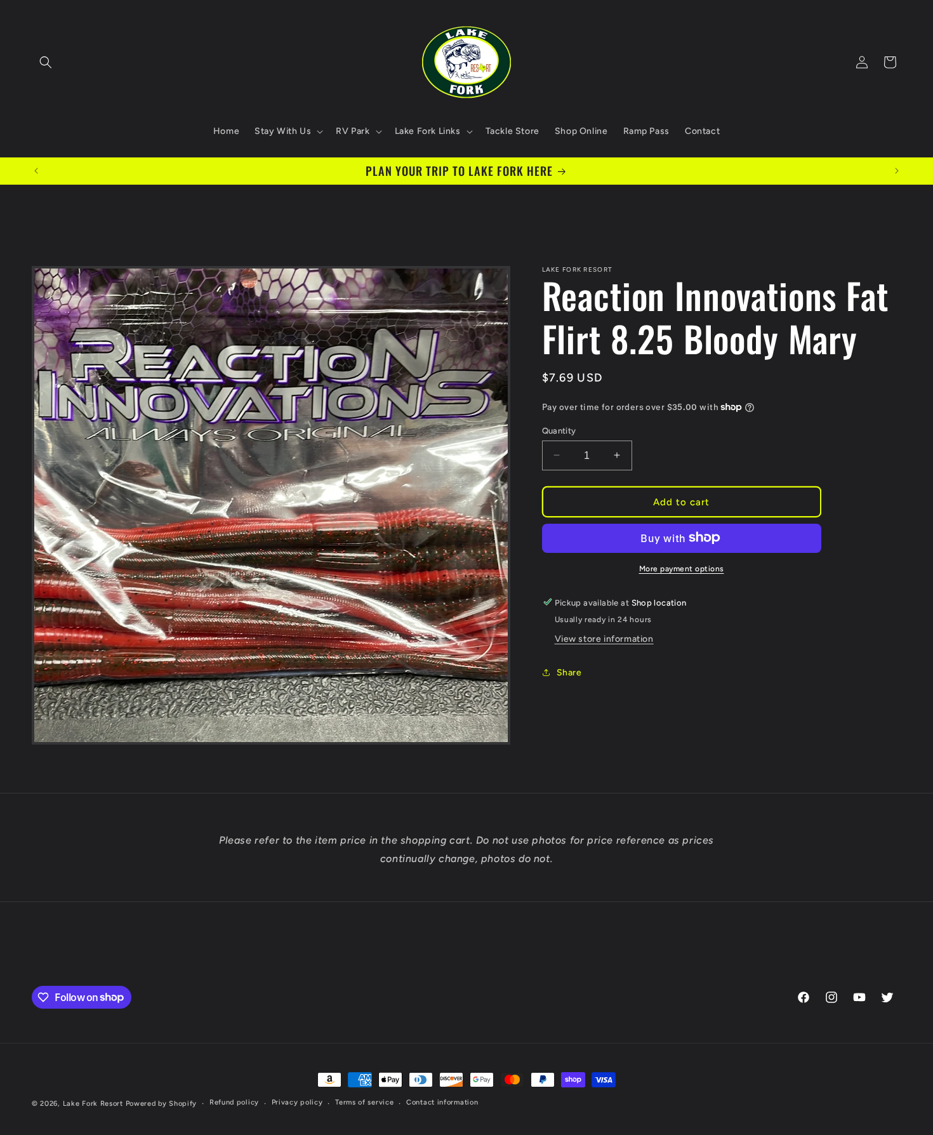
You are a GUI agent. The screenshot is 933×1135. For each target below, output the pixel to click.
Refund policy (234, 1102)
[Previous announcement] (36, 171)
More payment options (681, 568)
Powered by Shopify (161, 1103)
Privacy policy (297, 1102)
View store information (604, 638)
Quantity (559, 430)
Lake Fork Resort (93, 1103)
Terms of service (364, 1102)
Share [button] (569, 672)
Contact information (442, 1102)
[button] (46, 62)
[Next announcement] (897, 171)
